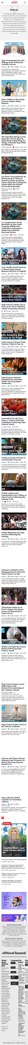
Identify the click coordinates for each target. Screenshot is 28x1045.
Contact (13, 972)
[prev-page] (2, 888)
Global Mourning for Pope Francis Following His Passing (12, 534)
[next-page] (9, 818)
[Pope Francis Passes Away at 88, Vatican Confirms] (14, 713)
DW (2, 311)
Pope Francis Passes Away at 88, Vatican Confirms (13, 725)
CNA (2, 884)
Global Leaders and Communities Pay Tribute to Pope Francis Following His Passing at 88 (14, 496)
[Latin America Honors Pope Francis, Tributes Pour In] (14, 331)
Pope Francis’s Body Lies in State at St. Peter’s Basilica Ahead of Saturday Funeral (13, 306)
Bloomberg (4, 861)
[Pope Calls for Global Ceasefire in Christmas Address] (14, 786)
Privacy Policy (13, 977)
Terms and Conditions (14, 983)
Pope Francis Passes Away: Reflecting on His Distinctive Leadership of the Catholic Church (13, 687)
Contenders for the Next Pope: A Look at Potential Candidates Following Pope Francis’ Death (13, 421)
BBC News (9, 501)
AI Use (13, 967)
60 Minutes (4, 877)
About (13, 963)
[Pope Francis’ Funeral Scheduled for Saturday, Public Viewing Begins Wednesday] (14, 366)
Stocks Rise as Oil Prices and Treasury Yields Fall (13, 859)
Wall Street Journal (7, 692)
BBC (2, 501)
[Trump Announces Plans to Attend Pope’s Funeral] (14, 446)
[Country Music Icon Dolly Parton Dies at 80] (14, 840)
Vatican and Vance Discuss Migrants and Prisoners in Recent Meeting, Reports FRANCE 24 (13, 761)
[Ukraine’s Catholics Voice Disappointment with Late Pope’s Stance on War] (14, 558)
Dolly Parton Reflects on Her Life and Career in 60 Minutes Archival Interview (13, 874)
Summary (17, 147)
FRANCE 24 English (14, 66)
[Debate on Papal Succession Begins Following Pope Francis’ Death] (14, 635)
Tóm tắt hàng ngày (6, 147)
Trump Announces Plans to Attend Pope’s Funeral (13, 459)
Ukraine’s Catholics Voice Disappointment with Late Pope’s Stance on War (13, 572)
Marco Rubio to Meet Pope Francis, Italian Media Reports (13, 101)
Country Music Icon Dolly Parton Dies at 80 (14, 850)
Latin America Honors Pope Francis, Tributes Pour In (13, 343)
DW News (8, 311)
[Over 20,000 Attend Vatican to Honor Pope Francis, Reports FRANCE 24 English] (14, 256)
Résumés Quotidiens (6, 189)
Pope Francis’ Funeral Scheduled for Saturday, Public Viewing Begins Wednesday (11, 380)
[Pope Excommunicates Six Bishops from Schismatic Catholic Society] (14, 49)
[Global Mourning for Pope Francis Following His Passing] (14, 521)
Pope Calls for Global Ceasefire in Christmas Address (11, 799)
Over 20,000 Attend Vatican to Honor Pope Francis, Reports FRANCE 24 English (13, 269)
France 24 (4, 67)
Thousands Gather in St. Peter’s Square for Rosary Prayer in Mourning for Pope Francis (12, 610)
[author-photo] (9, 67)
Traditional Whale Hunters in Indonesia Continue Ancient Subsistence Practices (11, 881)
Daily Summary (5, 234)
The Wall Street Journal (6, 694)
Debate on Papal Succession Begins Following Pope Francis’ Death (13, 648)
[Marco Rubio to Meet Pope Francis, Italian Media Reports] (14, 88)
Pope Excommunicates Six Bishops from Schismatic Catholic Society (13, 62)
